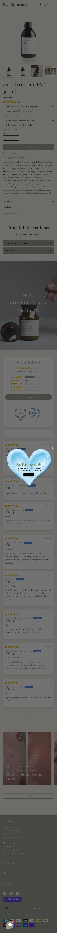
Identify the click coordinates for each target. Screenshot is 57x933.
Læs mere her (28, 475)
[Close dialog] (54, 448)
